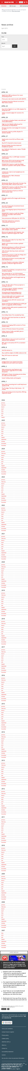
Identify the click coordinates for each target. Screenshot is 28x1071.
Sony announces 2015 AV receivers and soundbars (13, 300)
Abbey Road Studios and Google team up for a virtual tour (13, 278)
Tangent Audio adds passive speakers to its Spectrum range (14, 308)
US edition (13, 1067)
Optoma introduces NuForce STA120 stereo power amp (12, 191)
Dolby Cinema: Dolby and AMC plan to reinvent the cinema (12, 332)
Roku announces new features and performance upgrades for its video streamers (12, 371)
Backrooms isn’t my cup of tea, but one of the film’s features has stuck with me (15, 999)
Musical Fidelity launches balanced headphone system (11, 146)
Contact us (4, 1048)
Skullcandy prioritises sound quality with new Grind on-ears (13, 259)
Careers (4, 1055)
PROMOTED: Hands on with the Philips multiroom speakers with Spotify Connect (13, 164)
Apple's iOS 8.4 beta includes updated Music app (12, 244)
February (3, 405)
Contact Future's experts (8, 1032)
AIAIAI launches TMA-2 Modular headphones (11, 176)
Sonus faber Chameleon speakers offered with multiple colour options (13, 229)
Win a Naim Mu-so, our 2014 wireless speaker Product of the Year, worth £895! (13, 274)
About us (4, 1045)
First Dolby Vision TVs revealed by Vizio (13, 315)
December (3, 445)
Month (3, 43)
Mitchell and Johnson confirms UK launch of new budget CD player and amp (13, 247)
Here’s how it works (16, 11)
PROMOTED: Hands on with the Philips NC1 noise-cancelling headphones (14, 255)
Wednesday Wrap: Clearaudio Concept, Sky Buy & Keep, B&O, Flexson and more (14, 183)
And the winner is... (7, 350)
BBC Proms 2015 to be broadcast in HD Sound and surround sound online (13, 161)
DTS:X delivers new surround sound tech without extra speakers (13, 339)
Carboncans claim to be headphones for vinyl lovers (13, 172)
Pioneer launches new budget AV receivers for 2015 (14, 128)
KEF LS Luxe (13, 6)
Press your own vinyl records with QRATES (14, 99)
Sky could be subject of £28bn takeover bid (14, 353)
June (2, 413)
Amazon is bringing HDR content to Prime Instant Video (13, 325)
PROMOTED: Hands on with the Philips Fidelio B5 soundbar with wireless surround (13, 215)
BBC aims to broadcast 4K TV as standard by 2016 (13, 343)
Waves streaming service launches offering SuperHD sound (14, 392)
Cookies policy (5, 1038)
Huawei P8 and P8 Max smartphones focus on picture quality (14, 270)
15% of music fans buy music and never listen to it (13, 251)
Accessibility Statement (7, 1051)
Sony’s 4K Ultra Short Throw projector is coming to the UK (13, 285)
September (3, 439)
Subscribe (21, 2)
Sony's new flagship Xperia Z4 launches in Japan (13, 210)
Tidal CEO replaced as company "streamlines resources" (11, 221)
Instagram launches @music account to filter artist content (13, 102)
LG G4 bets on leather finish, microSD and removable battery (14, 121)
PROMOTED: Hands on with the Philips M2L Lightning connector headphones (14, 187)
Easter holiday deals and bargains (11, 378)
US (8, 1009)
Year (2, 37)
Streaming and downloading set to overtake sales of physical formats (11, 293)
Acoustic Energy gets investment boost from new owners (13, 206)
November (3, 443)
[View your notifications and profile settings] (13, 2)
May (2, 411)
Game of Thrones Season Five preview (13, 329)
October (3, 441)
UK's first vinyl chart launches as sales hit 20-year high (13, 318)
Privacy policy (5, 1035)
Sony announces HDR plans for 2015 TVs (13, 218)
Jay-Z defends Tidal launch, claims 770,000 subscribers (13, 149)
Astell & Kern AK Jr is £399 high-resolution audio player (13, 157)
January (3, 402)
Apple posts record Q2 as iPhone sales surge (13, 139)
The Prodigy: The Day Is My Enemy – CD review (13, 388)
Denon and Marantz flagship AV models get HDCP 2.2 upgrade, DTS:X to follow (14, 304)
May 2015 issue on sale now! (10, 355)
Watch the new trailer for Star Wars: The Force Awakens (13, 240)
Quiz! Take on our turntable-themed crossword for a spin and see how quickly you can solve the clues (14, 992)
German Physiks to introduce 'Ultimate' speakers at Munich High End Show (13, 262)
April (2, 409)
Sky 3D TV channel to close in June (11, 143)
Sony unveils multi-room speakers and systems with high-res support (13, 296)
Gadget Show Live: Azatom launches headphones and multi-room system (12, 362)
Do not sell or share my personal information (13, 1058)
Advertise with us (6, 1041)
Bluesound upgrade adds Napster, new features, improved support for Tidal (13, 232)
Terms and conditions (7, 1028)
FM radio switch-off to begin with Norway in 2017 (13, 198)
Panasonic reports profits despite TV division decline (12, 132)
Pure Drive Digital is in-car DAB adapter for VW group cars (14, 109)
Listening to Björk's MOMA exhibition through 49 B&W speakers (12, 289)
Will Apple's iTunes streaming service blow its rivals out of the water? (14, 374)
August (3, 417)
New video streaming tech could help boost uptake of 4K (14, 385)
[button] (26, 2)
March (2, 407)
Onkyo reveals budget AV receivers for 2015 (13, 113)
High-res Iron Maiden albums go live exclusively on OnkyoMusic (12, 124)
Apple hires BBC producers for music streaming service (12, 95)
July (2, 415)
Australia (4, 1009)
